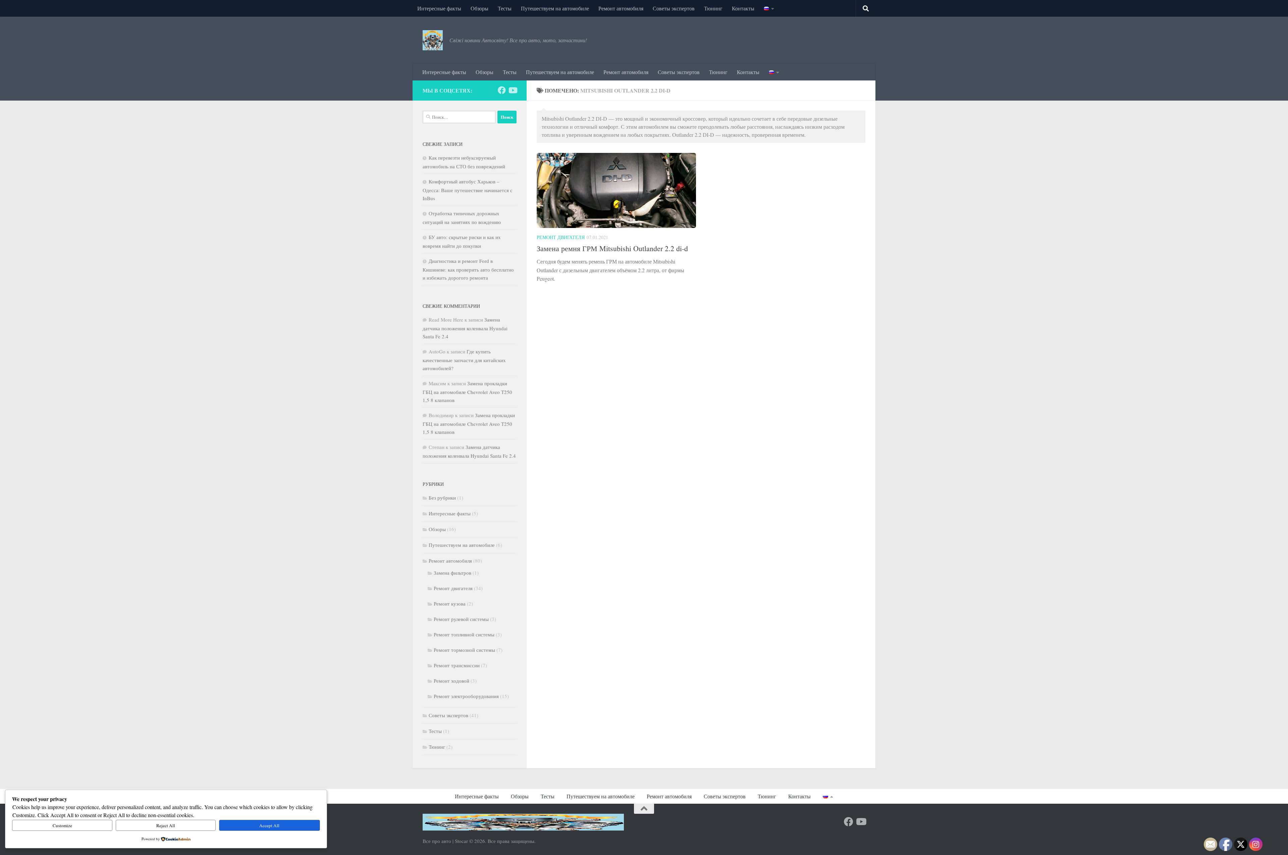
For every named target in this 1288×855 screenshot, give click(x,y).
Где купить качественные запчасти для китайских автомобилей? (464, 360)
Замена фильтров (452, 572)
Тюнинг (713, 8)
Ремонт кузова (450, 603)
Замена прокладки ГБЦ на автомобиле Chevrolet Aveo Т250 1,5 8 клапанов (467, 391)
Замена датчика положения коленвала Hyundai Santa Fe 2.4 (465, 328)
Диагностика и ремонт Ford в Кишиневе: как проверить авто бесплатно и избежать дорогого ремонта (468, 269)
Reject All (165, 825)
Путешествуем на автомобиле (555, 8)
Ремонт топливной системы (464, 634)
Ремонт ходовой (451, 680)
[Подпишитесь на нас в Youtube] (512, 90)
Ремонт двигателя (561, 237)
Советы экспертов (674, 8)
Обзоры (479, 8)
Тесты (505, 8)
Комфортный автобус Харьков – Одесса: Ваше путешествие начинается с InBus (468, 190)
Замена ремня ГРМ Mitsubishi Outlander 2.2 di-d (612, 248)
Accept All (269, 825)
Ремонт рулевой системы (461, 619)
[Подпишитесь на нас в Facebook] (502, 90)
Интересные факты (439, 8)
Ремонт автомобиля (620, 8)
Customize (62, 825)
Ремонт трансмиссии (457, 665)
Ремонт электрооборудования (466, 696)
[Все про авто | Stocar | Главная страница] (433, 40)
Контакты (743, 8)
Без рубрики (442, 497)
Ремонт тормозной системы (464, 649)
